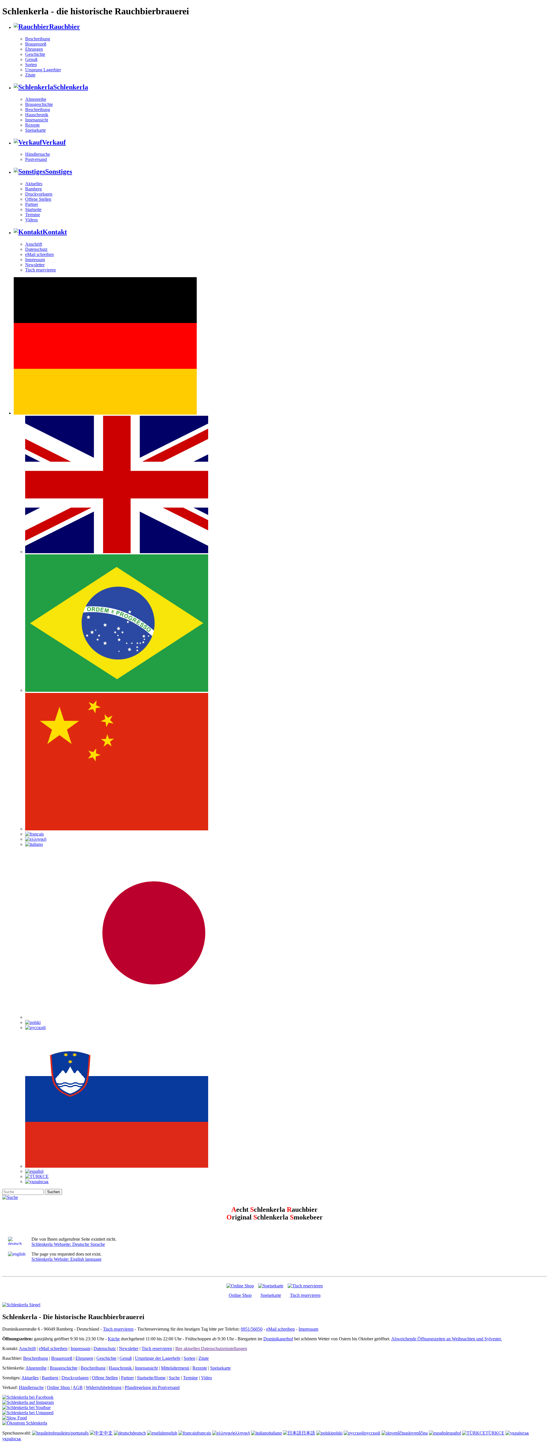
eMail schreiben (39, 254)
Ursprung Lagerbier (43, 69)
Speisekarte (35, 130)
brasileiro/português (71, 1433)
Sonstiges (58, 171)
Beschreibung (37, 38)
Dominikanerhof (278, 1338)
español (454, 1433)
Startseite (33, 209)
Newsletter (35, 264)
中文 (108, 1433)
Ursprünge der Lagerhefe (157, 1358)
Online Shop (240, 1295)
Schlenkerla (70, 87)
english (170, 1433)
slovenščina (417, 1433)
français (204, 1433)
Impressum (35, 259)
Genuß (31, 59)
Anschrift (33, 244)
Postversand (36, 159)
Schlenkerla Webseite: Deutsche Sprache (68, 1244)
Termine (32, 214)
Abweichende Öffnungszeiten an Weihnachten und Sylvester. (446, 1338)
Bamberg (33, 188)
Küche (114, 1338)
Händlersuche (37, 154)
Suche (174, 1377)
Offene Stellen (38, 199)
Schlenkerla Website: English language (66, 1259)
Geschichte (35, 54)
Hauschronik (36, 114)
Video (206, 1377)
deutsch (139, 1433)
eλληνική (241, 1433)
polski (337, 1433)
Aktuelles (33, 183)
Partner (31, 204)
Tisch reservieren (40, 269)
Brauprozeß (35, 44)
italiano (275, 1433)
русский (372, 1433)
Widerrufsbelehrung (104, 1387)
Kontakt (55, 232)
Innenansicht (36, 119)
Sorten (31, 64)
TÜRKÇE (495, 1433)
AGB (78, 1387)
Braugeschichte (39, 104)
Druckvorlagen (38, 194)
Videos (31, 219)
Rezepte (32, 125)
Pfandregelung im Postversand (152, 1387)
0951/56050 (251, 1329)
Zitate (30, 74)
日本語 (308, 1433)
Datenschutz (36, 249)
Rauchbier (64, 26)
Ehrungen (34, 49)
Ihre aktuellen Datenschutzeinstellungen (211, 1348)
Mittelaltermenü (175, 1368)
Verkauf (54, 142)
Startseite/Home (151, 1377)
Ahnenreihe (35, 99)
